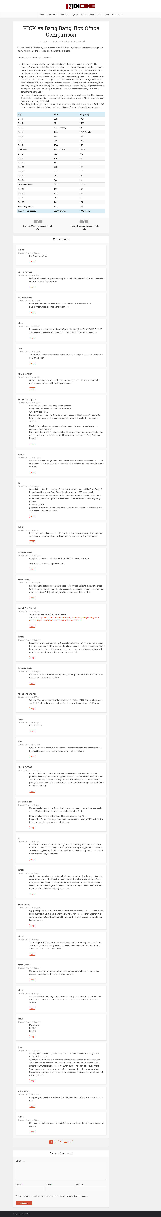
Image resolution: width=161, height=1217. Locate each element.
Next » (67, 1142)
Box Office (52, 14)
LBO (107, 14)
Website (79, 1184)
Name (19, 1184)
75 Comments (54, 41)
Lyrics (75, 14)
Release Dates (87, 14)
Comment (20, 1161)
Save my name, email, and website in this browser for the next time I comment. (53, 1196)
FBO (99, 14)
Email (49, 1184)
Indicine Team (69, 41)
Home (41, 14)
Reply (32, 262)
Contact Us (117, 14)
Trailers (64, 14)
